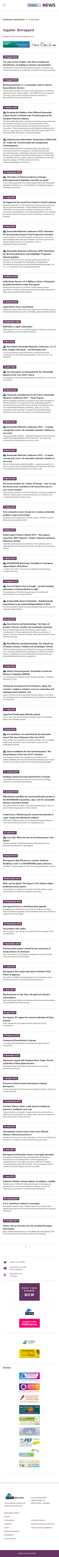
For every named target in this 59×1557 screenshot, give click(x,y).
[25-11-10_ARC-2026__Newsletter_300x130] (29, 1392)
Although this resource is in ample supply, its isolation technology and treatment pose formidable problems (29, 330)
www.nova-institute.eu (13, 1506)
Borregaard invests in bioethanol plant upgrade (24, 906)
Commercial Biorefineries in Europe (19, 1040)
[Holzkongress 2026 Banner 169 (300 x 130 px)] (29, 1413)
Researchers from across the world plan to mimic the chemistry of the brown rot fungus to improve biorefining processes (29, 1138)
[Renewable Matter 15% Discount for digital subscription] (29, 1357)
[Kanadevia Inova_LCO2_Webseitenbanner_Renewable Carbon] (29, 47)
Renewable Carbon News (14, 20)
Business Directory (11, 1531)
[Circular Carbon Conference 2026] (29, 1424)
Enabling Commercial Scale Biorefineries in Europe (26, 777)
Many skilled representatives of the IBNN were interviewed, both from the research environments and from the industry (28, 1232)
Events (7, 1516)
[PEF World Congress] (29, 1446)
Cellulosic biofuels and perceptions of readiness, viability (29, 1181)
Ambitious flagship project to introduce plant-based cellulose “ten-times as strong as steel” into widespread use (28, 821)
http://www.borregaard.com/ (22, 36)
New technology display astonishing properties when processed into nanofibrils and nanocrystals (29, 1001)
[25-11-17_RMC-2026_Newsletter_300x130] (29, 1381)
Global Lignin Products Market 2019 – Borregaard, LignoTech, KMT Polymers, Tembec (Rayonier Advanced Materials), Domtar (29, 538)
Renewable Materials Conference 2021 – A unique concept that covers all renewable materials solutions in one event (28, 430)
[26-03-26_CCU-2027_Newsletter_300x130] (29, 1403)
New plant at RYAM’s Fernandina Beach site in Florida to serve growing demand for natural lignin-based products (27, 978)
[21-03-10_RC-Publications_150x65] (29, 1327)
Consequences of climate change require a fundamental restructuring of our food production (25, 593)
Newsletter (8, 1535)
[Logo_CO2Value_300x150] (29, 1346)
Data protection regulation (41, 1527)
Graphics (8, 1524)
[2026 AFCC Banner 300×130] (29, 1435)
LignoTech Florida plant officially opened (21, 714)
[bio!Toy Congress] (29, 1468)
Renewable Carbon (11, 1513)
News (6, 1527)
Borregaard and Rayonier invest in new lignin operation (28, 1154)
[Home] (41, 5)
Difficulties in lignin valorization (17, 326)
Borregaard (28, 845)
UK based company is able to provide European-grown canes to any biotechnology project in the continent (28, 806)
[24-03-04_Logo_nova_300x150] (29, 1316)
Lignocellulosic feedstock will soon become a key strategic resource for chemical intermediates (27, 780)
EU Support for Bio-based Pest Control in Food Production (29, 202)
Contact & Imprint (38, 1520)
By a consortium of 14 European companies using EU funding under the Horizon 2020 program (27, 955)
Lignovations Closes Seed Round (18, 307)
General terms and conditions (42, 1524)
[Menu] (8, 5)
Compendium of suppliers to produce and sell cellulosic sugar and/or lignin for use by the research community (28, 890)
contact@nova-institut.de (14, 1503)
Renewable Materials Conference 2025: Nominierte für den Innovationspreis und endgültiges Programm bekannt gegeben (28, 254)
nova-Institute (10, 1538)
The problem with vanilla (14, 929)
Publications (9, 1520)
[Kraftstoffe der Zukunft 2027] (29, 1457)
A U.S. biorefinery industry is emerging (21, 1203)
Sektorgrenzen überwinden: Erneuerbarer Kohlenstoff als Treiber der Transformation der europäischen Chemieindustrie (29, 142)
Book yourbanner (29, 1292)
